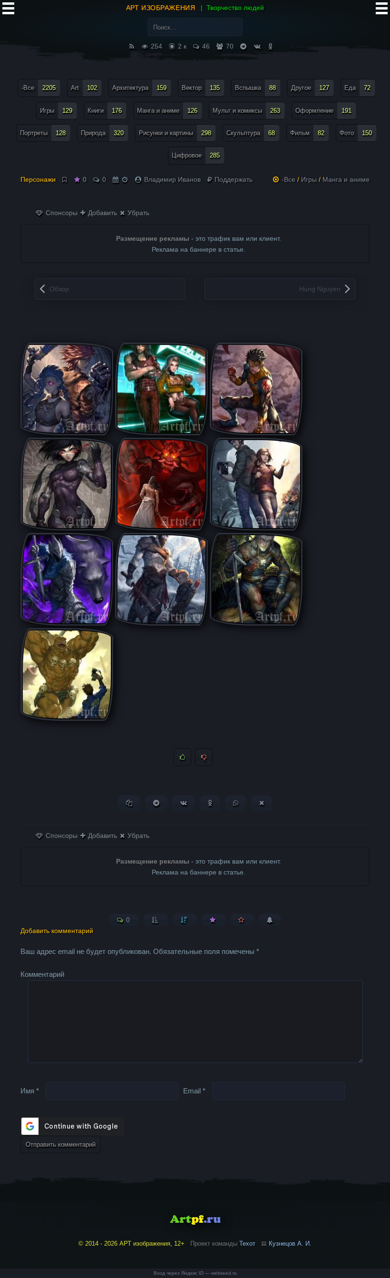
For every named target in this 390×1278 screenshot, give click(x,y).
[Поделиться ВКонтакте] (183, 802)
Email (194, 1091)
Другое (310, 87)
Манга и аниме (167, 110)
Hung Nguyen (320, 289)
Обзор (59, 289)
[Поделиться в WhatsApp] (235, 802)
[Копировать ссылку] (129, 802)
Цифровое (196, 155)
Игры (56, 110)
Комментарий (42, 974)
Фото (356, 133)
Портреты (43, 133)
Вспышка (255, 87)
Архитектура (139, 87)
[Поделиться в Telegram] (156, 802)
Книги (105, 110)
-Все (38, 87)
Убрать (137, 212)
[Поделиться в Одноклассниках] (210, 802)
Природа (102, 133)
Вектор (201, 87)
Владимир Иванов (172, 179)
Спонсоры (61, 212)
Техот (247, 1243)
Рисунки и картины (175, 133)
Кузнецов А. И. (290, 1243)
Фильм (307, 133)
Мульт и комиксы (246, 110)
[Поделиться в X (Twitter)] (261, 802)
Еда (357, 87)
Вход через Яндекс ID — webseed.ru (195, 1273)
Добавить (101, 212)
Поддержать (233, 179)
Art (84, 87)
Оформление (323, 110)
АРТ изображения (160, 7)
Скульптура (250, 133)
